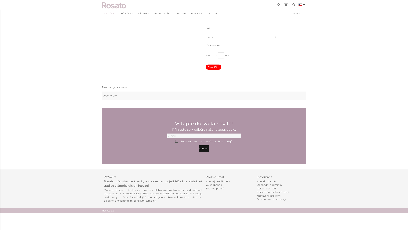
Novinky (196, 13)
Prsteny (181, 13)
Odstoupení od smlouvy (271, 199)
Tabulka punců (215, 188)
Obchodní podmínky (269, 184)
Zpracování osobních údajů (273, 192)
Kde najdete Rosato (218, 181)
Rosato (298, 13)
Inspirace (213, 13)
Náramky (143, 13)
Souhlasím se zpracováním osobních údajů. (207, 141)
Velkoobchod (214, 184)
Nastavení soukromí (269, 195)
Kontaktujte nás (266, 181)
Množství (211, 55)
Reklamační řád (266, 188)
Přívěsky (127, 13)
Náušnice (110, 13)
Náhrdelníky (162, 13)
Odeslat (204, 148)
